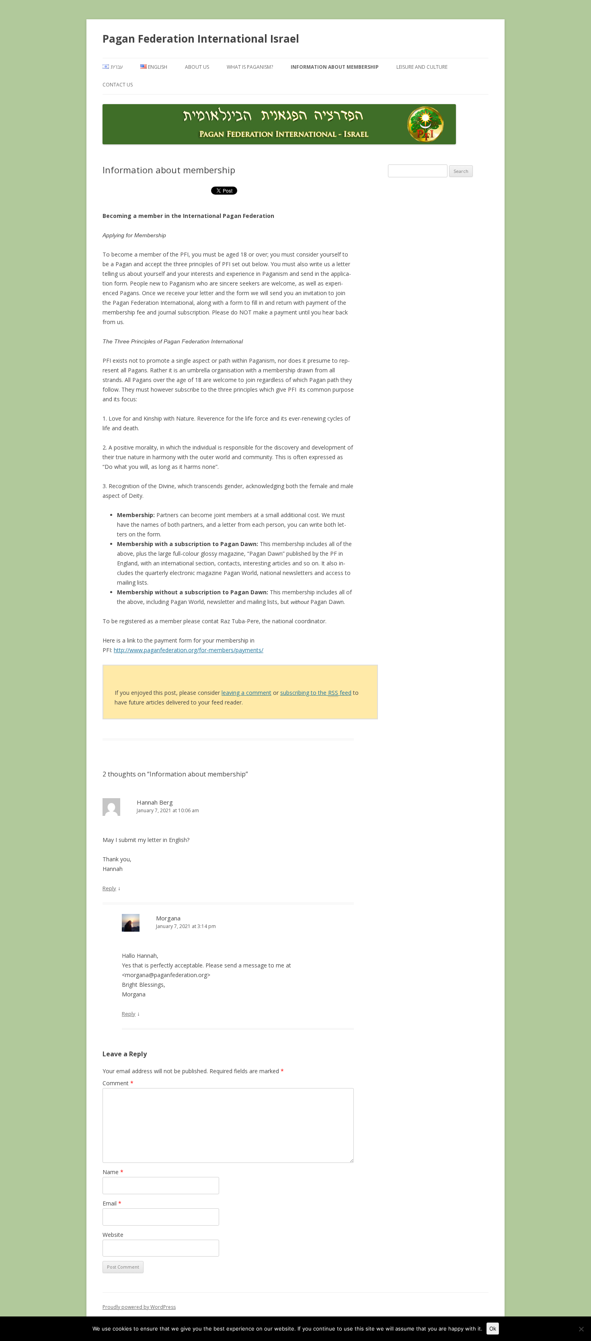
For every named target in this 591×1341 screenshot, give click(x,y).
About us (197, 67)
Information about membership (335, 67)
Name (113, 1172)
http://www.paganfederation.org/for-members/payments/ (188, 650)
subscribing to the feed (315, 692)
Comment (118, 1083)
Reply (109, 888)
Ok (492, 1328)
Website (113, 1234)
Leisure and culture (421, 67)
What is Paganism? (250, 67)
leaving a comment (246, 692)
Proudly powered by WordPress (139, 1307)
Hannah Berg (155, 802)
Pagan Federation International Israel (201, 38)
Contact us (118, 84)
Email (112, 1203)
